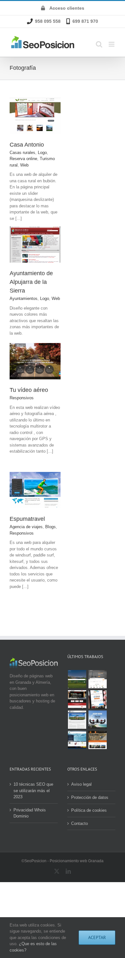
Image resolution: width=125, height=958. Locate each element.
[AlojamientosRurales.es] (77, 679)
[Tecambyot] (77, 740)
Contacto (79, 823)
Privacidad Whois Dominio (29, 813)
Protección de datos (89, 797)
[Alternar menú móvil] (112, 44)
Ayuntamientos (24, 298)
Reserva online (23, 158)
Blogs (50, 526)
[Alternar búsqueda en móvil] (99, 44)
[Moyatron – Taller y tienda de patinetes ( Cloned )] (77, 699)
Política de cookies (89, 810)
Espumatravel (27, 519)
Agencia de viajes (26, 526)
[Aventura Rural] (97, 740)
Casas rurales (22, 152)
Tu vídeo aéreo (29, 390)
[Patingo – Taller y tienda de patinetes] (97, 679)
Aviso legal (81, 784)
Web (24, 165)
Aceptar (97, 937)
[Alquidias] (97, 699)
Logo (42, 152)
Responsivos (22, 397)
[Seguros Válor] (77, 719)
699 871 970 (85, 21)
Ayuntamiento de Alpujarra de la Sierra (31, 282)
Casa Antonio (27, 144)
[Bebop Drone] (97, 719)
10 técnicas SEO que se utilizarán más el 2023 (33, 790)
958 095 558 (48, 21)
